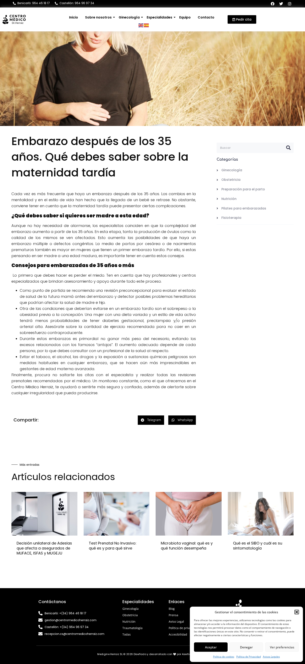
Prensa (173, 615)
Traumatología (132, 628)
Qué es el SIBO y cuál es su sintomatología (257, 546)
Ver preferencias (282, 647)
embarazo (102, 193)
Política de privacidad (184, 628)
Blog (172, 609)
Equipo (185, 17)
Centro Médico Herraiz (32, 386)
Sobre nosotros (98, 17)
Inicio (73, 17)
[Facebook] (272, 3)
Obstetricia (130, 615)
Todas (126, 634)
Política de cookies (223, 656)
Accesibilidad (178, 634)
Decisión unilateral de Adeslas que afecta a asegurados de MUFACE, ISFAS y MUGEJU (44, 548)
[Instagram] (289, 3)
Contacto (206, 17)
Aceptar (211, 647)
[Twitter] (281, 3)
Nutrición (128, 621)
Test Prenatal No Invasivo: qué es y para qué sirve (112, 546)
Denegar (246, 647)
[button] (297, 612)
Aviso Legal (176, 621)
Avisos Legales (271, 656)
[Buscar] (288, 148)
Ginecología (129, 17)
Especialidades (159, 17)
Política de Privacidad (248, 656)
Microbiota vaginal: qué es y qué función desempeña (187, 546)
